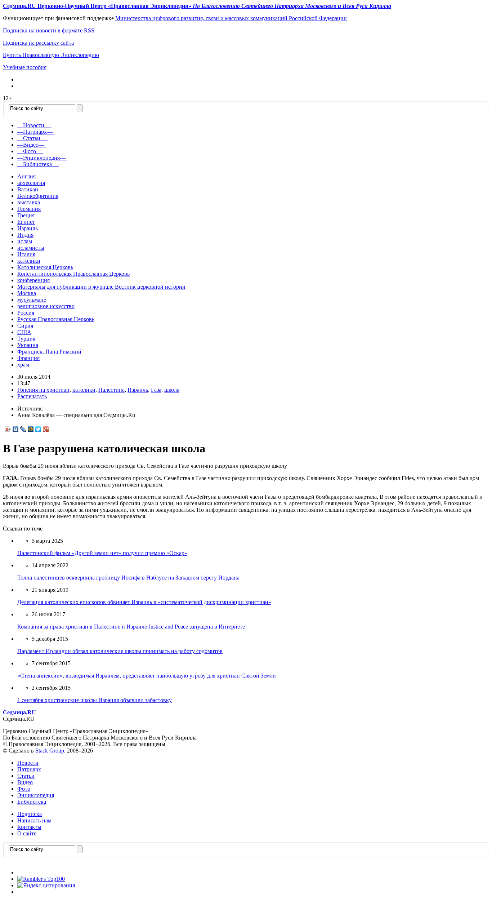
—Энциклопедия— (41, 158)
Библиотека (31, 802)
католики (28, 261)
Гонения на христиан (43, 390)
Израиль (27, 228)
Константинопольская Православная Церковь (73, 274)
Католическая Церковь (45, 267)
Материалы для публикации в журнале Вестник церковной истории (101, 287)
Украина (27, 345)
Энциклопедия (35, 795)
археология (31, 183)
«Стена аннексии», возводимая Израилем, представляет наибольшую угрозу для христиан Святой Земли (146, 676)
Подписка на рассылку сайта (38, 43)
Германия (29, 209)
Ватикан (27, 189)
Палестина (111, 390)
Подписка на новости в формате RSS (48, 30)
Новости (28, 763)
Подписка (29, 814)
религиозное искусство (46, 306)
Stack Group (49, 750)
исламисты (30, 248)
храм (23, 364)
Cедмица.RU (19, 712)
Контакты (29, 827)
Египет (26, 222)
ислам (24, 241)
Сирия (25, 326)
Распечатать (32, 396)
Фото (23, 789)
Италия (26, 254)
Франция (28, 358)
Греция (26, 215)
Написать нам (34, 820)
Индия (25, 235)
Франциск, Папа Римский (49, 352)
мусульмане (31, 300)
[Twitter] (38, 429)
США (24, 332)
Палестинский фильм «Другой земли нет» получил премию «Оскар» (102, 553)
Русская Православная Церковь (55, 319)
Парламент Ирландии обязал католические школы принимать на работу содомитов (120, 651)
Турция (26, 339)
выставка (28, 202)
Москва (26, 293)
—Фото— (29, 151)
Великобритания (37, 196)
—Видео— (30, 145)
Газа (156, 390)
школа (171, 390)
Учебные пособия (24, 67)
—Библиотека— (37, 164)
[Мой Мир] (31, 429)
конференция (33, 280)
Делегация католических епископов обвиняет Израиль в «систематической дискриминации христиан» (144, 602)
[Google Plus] (46, 429)
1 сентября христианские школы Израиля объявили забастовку (94, 700)
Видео (25, 782)
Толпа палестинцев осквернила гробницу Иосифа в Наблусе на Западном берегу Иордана (128, 577)
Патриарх (29, 769)
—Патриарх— (35, 132)
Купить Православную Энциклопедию (51, 55)
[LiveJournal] (23, 429)
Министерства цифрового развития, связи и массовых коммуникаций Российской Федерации (231, 18)
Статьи (26, 776)
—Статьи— (31, 138)
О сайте (26, 833)
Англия (26, 176)
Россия (25, 313)
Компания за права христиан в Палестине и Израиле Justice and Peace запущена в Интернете (131, 626)
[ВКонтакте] (15, 429)
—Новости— (33, 125)
